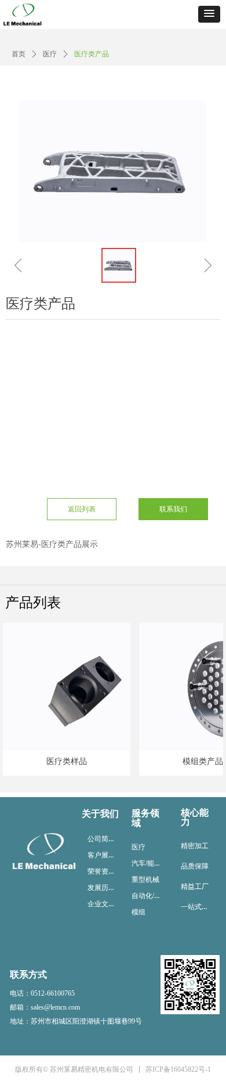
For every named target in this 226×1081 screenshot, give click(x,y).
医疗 (50, 54)
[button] (209, 14)
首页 (18, 54)
